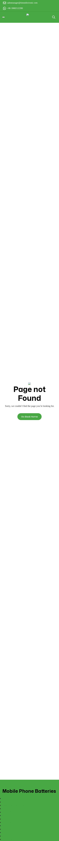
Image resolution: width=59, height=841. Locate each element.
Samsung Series (10, 802)
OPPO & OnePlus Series (14, 812)
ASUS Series (8, 819)
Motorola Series (10, 836)
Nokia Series (8, 832)
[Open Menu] (3, 17)
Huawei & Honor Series (14, 805)
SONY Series (8, 825)
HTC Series (8, 808)
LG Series (7, 822)
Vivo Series (7, 815)
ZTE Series (7, 839)
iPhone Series (8, 798)
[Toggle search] (54, 17)
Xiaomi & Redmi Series (13, 829)
